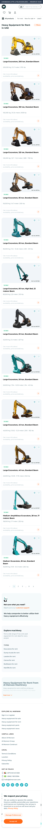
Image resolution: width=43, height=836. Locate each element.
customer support (22, 608)
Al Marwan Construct (9, 744)
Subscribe (5, 764)
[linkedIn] (17, 785)
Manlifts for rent (9, 668)
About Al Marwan (8, 738)
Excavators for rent (11, 649)
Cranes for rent (9, 660)
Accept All (13, 821)
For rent (20, 18)
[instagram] (12, 785)
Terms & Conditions (9, 754)
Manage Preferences (13, 815)
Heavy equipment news (10, 728)
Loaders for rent (10, 656)
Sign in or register (8, 715)
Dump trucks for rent (11, 653)
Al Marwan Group (8, 741)
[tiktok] (21, 785)
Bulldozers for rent (10, 664)
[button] (22, 6)
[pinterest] (3, 785)
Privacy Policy (13, 808)
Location (5, 757)
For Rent (6, 58)
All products (9, 18)
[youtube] (26, 785)
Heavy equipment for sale (11, 718)
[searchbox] (32, 7)
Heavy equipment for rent (11, 722)
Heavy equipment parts (10, 725)
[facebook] (8, 785)
